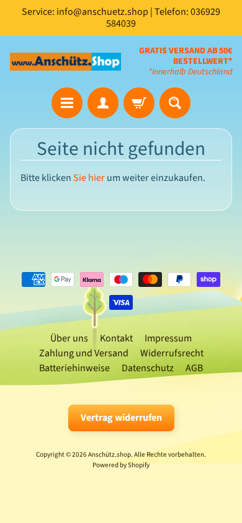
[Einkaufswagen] (139, 102)
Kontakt (116, 338)
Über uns (69, 338)
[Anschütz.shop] (65, 62)
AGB (194, 368)
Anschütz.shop (109, 454)
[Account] (103, 102)
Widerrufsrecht (172, 353)
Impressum (168, 338)
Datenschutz (148, 368)
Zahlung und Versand (83, 353)
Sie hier (89, 178)
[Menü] (67, 102)
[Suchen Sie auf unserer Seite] (174, 102)
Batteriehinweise (74, 368)
